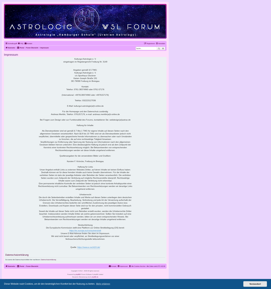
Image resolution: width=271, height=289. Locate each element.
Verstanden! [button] (255, 284)
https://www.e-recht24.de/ (88, 247)
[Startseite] (85, 21)
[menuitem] (20, 43)
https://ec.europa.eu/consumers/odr (85, 230)
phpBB (78, 274)
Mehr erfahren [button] (103, 284)
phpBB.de (95, 277)
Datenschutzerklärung (48, 259)
